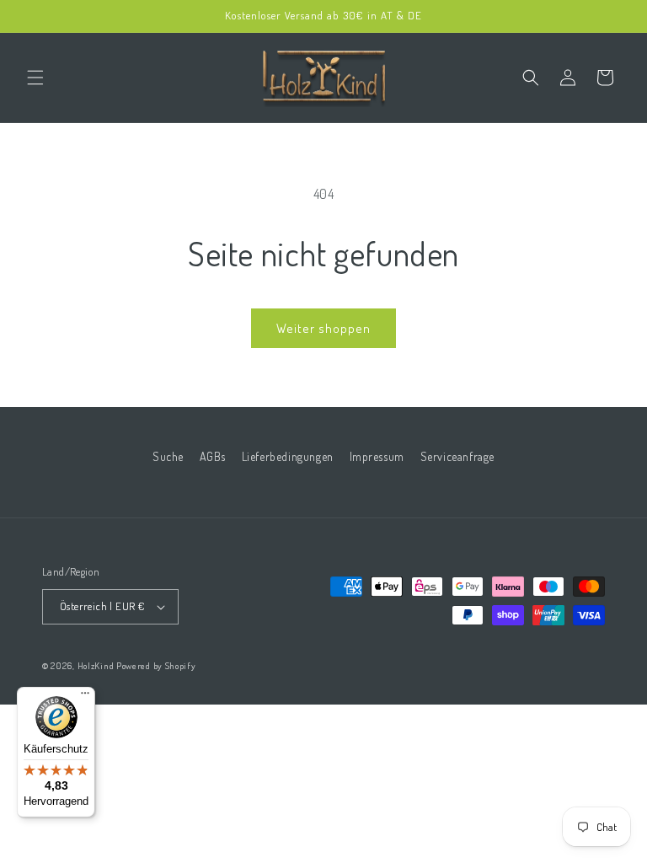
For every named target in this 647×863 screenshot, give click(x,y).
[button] (35, 77)
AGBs (213, 456)
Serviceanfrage (457, 456)
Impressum (377, 456)
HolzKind (96, 666)
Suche (168, 456)
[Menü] (85, 697)
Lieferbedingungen (288, 456)
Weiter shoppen (323, 328)
